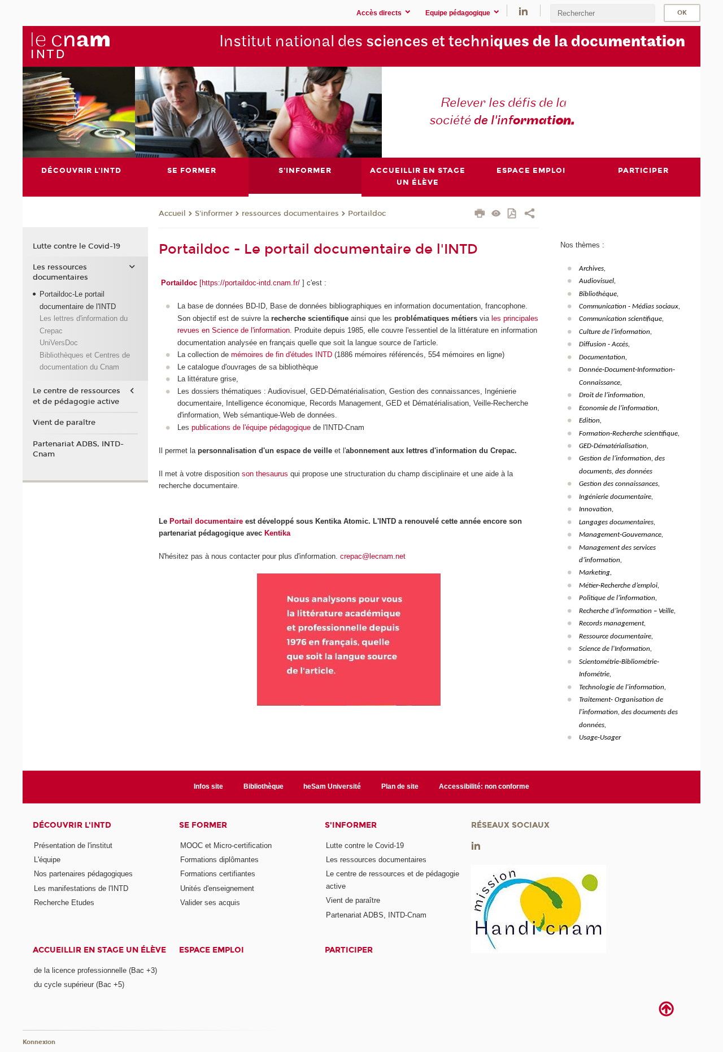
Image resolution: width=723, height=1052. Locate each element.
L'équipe (47, 859)
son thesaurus (265, 474)
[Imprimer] (480, 214)
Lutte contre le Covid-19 (76, 246)
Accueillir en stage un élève (99, 950)
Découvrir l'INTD (72, 825)
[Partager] (529, 214)
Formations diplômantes (219, 859)
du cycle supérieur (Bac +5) (79, 984)
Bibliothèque (263, 786)
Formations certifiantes (217, 874)
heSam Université (332, 786)
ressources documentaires (290, 213)
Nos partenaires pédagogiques (83, 874)
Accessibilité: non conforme (484, 786)
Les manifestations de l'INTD (81, 888)
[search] (602, 13)
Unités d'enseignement (217, 888)
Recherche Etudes (64, 902)
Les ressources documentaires (60, 272)
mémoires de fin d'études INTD (281, 354)
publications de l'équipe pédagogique (251, 427)
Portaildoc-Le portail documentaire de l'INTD (78, 300)
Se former (203, 825)
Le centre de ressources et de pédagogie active (76, 396)
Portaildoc (367, 213)
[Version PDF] (512, 214)
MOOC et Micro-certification (226, 845)
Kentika (277, 533)
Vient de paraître (64, 422)
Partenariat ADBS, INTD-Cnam (78, 449)
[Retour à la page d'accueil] (70, 45)
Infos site (208, 786)
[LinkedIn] (523, 10)
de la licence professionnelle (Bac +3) (95, 970)
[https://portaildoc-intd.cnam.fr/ (249, 283)
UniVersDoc (59, 342)
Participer (349, 950)
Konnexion (39, 1042)
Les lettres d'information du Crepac (84, 324)
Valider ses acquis (210, 902)
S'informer (214, 213)
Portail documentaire (206, 521)
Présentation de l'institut (73, 845)
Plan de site (400, 786)
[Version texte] (496, 214)
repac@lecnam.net (375, 556)
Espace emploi (211, 950)
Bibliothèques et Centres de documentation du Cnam (85, 361)
